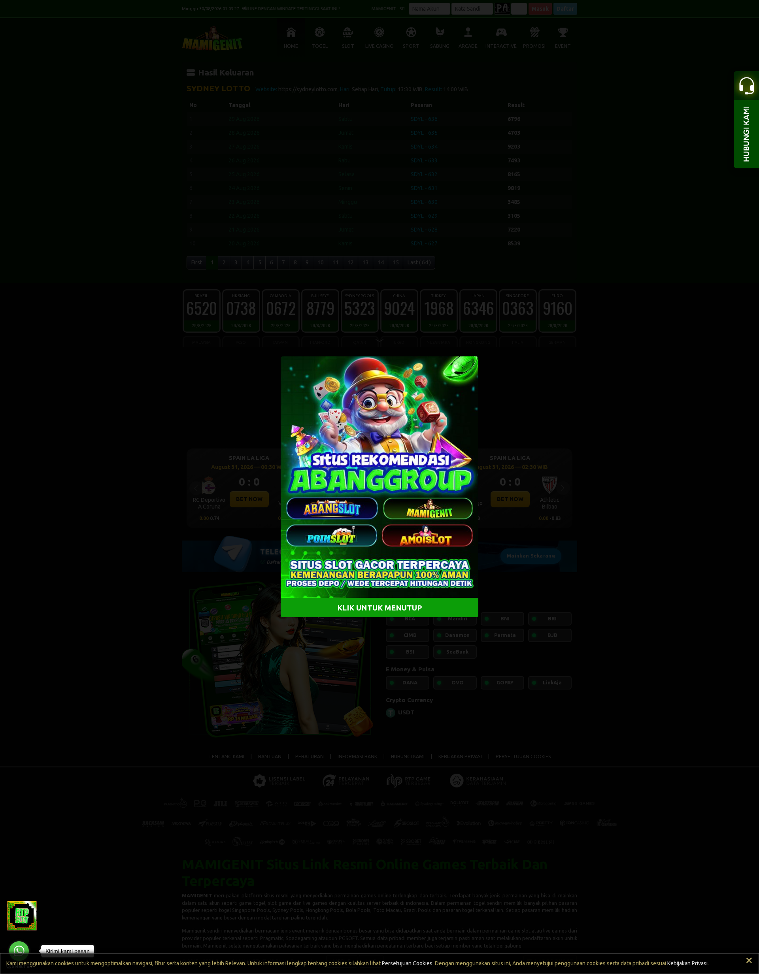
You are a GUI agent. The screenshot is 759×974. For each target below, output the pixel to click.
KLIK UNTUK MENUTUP (379, 607)
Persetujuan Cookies (407, 963)
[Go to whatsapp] (19, 951)
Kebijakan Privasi (687, 963)
